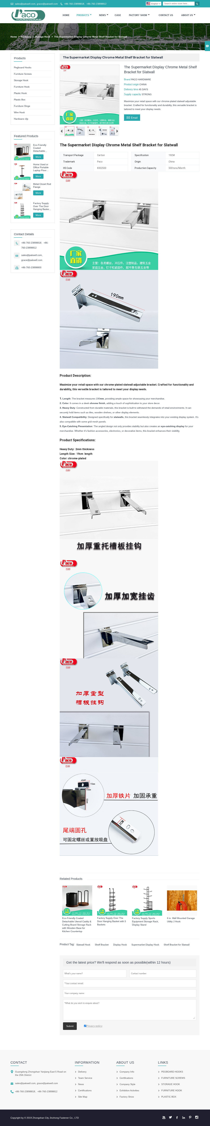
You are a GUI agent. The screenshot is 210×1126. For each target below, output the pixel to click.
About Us (187, 15)
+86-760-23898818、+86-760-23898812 (85, 3)
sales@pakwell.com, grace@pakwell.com (36, 3)
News (102, 15)
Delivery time (131, 89)
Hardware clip (21, 119)
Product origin (131, 84)
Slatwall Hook (83, 944)
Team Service (85, 1078)
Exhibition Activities (129, 1090)
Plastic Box (19, 99)
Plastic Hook (20, 93)
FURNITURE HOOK (171, 1090)
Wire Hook (19, 112)
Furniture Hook (22, 86)
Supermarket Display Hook (145, 944)
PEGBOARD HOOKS (172, 1071)
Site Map (82, 1096)
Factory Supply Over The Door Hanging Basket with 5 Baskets (41, 206)
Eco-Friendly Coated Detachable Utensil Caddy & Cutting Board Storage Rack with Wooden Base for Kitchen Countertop (41, 148)
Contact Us (166, 15)
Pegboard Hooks (22, 67)
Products (83, 15)
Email (132, 117)
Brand (127, 79)
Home (66, 15)
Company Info (127, 1071)
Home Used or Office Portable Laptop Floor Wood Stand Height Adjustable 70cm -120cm (42, 167)
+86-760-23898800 (31, 267)
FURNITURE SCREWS (173, 1078)
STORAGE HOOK (170, 1084)
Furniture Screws (23, 74)
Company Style (127, 1084)
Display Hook (120, 944)
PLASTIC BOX (168, 1096)
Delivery (82, 1071)
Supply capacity (133, 94)
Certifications (85, 1090)
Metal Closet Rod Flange (42, 185)
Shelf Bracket (102, 944)
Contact (18, 1062)
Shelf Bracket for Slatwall (176, 944)
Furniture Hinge (22, 106)
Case (118, 15)
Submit (70, 1026)
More (38, 157)
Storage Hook (42, 36)
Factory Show (138, 15)
